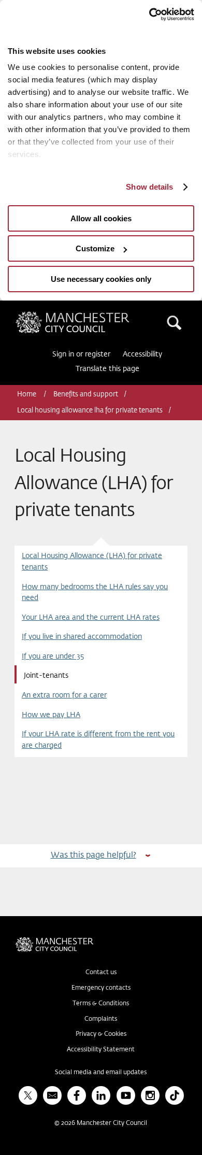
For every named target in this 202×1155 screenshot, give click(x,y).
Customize (95, 248)
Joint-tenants (46, 675)
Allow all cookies (101, 218)
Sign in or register (81, 354)
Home (27, 394)
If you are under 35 (53, 656)
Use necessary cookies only (101, 279)
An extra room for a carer (64, 695)
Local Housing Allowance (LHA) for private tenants (92, 561)
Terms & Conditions (101, 1004)
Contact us (101, 972)
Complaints (100, 1019)
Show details (149, 186)
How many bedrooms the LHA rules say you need (95, 592)
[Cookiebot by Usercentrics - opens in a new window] (149, 14)
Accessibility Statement (101, 1050)
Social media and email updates (101, 1073)
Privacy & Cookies (101, 1034)
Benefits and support (85, 394)
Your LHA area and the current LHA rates (91, 617)
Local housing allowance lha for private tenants (90, 410)
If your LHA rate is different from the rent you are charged (98, 740)
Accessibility (142, 354)
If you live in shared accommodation (82, 636)
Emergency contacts (101, 988)
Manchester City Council (90, 315)
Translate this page (107, 369)
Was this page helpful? (93, 855)
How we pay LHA (51, 715)
